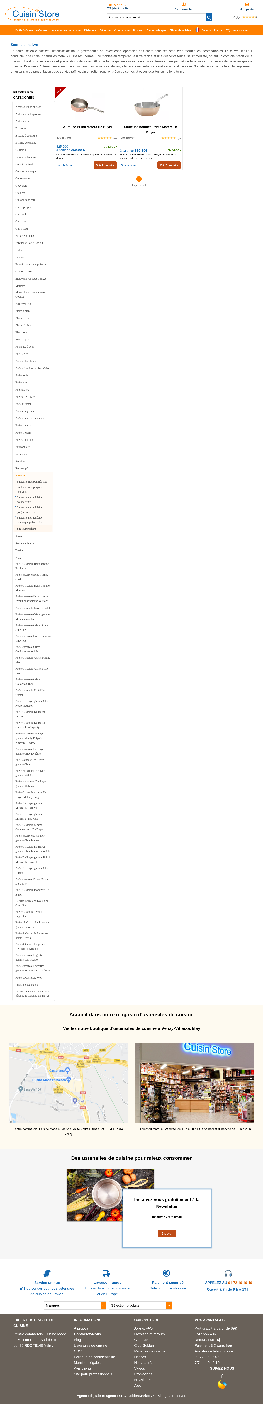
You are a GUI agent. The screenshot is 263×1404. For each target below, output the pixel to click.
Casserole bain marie (27, 157)
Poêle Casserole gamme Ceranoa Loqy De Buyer (29, 827)
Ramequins (21, 454)
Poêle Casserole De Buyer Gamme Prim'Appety (30, 725)
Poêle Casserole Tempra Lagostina (29, 914)
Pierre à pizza (23, 310)
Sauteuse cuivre (26, 528)
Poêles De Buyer (25, 396)
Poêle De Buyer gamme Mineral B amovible (28, 816)
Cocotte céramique (25, 171)
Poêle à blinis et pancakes (29, 418)
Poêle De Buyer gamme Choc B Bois (32, 870)
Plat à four (21, 332)
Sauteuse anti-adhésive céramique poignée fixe (30, 520)
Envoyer (166, 1233)
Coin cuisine (122, 30)
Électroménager (156, 30)
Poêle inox (21, 382)
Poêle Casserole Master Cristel (32, 608)
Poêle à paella (23, 432)
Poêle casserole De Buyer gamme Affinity (29, 773)
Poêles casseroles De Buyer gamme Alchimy (31, 784)
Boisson (138, 30)
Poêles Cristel (23, 403)
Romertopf (21, 468)
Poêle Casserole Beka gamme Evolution (32, 566)
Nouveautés (143, 1363)
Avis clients (83, 1368)
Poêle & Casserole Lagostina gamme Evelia (31, 936)
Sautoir (19, 536)
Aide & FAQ (143, 1328)
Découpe (105, 30)
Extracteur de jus (24, 235)
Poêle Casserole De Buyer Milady (30, 714)
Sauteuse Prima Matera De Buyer (87, 127)
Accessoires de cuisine (66, 30)
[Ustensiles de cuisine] (32, 20)
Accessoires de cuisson (28, 106)
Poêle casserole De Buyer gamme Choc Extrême (29, 751)
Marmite (20, 285)
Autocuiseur (22, 121)
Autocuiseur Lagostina (28, 114)
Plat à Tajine (22, 339)
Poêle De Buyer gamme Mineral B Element (28, 805)
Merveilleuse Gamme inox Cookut (30, 294)
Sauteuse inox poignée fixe (32, 481)
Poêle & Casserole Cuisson (31, 30)
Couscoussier (22, 178)
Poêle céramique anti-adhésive (32, 368)
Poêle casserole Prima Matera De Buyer (31, 881)
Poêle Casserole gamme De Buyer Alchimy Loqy (30, 795)
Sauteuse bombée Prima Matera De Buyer (151, 129)
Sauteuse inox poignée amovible (29, 489)
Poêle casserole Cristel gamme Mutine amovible (32, 617)
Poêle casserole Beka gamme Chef (31, 577)
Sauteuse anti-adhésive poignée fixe (29, 499)
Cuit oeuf (20, 214)
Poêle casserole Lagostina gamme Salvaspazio (29, 957)
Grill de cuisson (24, 271)
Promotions (143, 1374)
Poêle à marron (23, 425)
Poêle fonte (21, 375)
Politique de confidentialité (94, 1357)
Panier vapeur (23, 303)
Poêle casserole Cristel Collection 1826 (28, 681)
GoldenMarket (139, 1396)
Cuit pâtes (21, 221)
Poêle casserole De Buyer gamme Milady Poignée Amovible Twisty (29, 738)
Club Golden (144, 1345)
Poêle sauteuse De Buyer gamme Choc (29, 762)
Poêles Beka (22, 389)
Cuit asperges (23, 207)
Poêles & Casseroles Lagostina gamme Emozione (32, 925)
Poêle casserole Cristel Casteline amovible (33, 638)
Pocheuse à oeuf (24, 346)
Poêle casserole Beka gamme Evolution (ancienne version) (31, 598)
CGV (78, 1351)
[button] (209, 17)
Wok (18, 557)
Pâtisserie (90, 30)
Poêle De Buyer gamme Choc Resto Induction (32, 703)
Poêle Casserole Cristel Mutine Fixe (32, 660)
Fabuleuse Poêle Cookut (29, 242)
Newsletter (142, 1380)
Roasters (20, 461)
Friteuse (19, 257)
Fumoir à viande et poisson (30, 264)
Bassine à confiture (26, 135)
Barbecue (20, 128)
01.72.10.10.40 (207, 1357)
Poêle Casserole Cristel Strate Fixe (31, 671)
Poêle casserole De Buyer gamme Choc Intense (29, 838)
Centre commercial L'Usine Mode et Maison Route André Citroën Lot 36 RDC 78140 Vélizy (39, 1339)
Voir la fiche (65, 165)
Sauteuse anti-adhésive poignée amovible (29, 510)
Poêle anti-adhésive (26, 360)
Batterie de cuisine (25, 142)
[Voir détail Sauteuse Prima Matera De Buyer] (87, 105)
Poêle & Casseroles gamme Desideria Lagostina (30, 946)
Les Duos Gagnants (26, 984)
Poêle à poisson (24, 439)
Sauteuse (20, 475)
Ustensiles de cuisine (90, 1345)
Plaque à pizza (23, 325)
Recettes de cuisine (149, 1351)
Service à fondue (24, 543)
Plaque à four (22, 318)
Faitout (19, 250)
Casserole (20, 149)
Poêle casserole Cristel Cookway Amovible (28, 649)
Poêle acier (21, 353)
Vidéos (139, 1368)
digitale (95, 1396)
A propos (81, 1328)
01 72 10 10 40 (118, 5)
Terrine (19, 550)
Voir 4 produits (105, 165)
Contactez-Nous (87, 1334)
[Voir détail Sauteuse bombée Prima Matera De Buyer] (150, 105)
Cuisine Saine (239, 30)
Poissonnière (22, 446)
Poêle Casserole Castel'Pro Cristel (30, 692)
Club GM (141, 1340)
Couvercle (21, 185)
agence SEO (116, 1396)
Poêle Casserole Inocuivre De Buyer (32, 892)
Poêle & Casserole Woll (28, 977)
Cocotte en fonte (24, 164)
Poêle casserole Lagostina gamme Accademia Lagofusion (32, 968)
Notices (140, 1357)
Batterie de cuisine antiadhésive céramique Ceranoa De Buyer (33, 993)
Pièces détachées (180, 30)
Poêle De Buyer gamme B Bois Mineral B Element (33, 860)
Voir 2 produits (169, 165)
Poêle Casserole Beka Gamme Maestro (32, 588)
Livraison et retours (149, 1334)
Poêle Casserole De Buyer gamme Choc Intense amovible (32, 849)
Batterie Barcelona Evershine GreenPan (31, 903)
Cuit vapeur (22, 228)
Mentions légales (87, 1363)
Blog (77, 1340)
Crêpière (20, 192)
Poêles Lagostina (25, 411)
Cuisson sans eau (25, 199)
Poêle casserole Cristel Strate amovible (31, 627)
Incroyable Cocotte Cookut (30, 278)
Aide (137, 1386)
